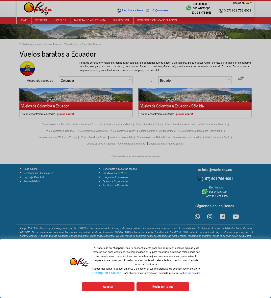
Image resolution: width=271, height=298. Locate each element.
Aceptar (108, 286)
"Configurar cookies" (106, 273)
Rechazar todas (162, 286)
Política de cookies (190, 273)
